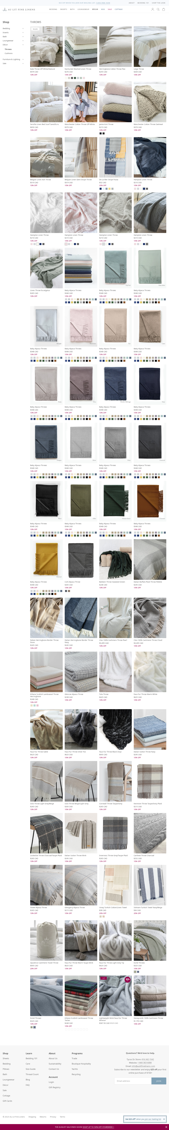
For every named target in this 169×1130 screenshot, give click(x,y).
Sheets (6, 1058)
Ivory (66, 78)
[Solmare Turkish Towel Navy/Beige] (150, 885)
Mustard (72, 302)
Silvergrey (112, 189)
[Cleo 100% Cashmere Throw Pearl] (115, 618)
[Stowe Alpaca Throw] (46, 885)
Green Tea (100, 916)
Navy (100, 133)
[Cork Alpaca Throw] (81, 559)
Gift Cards (7, 1101)
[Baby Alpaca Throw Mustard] (46, 559)
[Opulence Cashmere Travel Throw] (46, 940)
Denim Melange (66, 302)
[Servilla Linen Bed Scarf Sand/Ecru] (46, 102)
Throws (8, 49)
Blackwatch (84, 1029)
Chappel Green (34, 705)
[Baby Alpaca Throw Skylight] (46, 326)
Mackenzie (66, 1029)
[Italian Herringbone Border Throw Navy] (81, 618)
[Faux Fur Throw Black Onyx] (115, 729)
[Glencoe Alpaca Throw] (81, 672)
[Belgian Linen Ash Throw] (46, 157)
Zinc (87, 299)
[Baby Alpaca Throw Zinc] (81, 384)
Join (158, 1081)
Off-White (141, 189)
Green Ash (135, 972)
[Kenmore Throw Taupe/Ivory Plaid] (150, 781)
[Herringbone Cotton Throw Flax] (115, 46)
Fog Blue (138, 972)
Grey (81, 302)
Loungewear (8, 40)
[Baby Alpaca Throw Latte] (150, 326)
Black (87, 302)
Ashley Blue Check (81, 1029)
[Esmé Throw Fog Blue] (46, 996)
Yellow (109, 189)
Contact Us (54, 1069)
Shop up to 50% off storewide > (98, 1127)
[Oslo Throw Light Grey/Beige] (46, 781)
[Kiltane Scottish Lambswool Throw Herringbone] (46, 672)
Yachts (75, 1069)
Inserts (6, 32)
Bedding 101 (31, 1058)
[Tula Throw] (115, 672)
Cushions (8, 53)
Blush (84, 78)
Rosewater (72, 299)
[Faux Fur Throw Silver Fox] (81, 729)
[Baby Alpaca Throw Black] (46, 501)
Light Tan (69, 78)
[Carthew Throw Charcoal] (150, 833)
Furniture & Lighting (11, 59)
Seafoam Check (75, 1029)
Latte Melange (69, 591)
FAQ (28, 1085)
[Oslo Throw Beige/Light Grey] (81, 781)
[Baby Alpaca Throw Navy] (150, 384)
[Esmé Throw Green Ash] (150, 940)
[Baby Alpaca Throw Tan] (115, 326)
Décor (5, 44)
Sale (4, 63)
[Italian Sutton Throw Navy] (150, 729)
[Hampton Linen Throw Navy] (150, 157)
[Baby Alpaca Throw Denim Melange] (115, 384)
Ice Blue (103, 189)
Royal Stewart (87, 1029)
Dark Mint (90, 299)
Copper (103, 916)
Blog (28, 1079)
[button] (158, 9)
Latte (81, 299)
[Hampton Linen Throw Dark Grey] (150, 212)
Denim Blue (106, 189)
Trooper (96, 299)
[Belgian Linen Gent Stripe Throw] (81, 157)
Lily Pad (93, 299)
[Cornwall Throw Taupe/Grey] (115, 781)
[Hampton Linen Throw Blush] (81, 212)
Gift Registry (54, 1087)
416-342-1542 (148, 1059)
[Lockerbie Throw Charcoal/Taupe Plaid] (46, 833)
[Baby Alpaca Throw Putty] (46, 384)
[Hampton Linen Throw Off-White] (46, 212)
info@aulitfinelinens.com (143, 1066)
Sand (31, 705)
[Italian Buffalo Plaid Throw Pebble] (150, 559)
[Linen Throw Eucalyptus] (46, 268)
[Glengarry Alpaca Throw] (81, 885)
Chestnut (90, 302)
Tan (78, 299)
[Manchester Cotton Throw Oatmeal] (150, 102)
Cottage (6, 1095)
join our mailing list (152, 1119)
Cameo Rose (37, 705)
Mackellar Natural (69, 1029)
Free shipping (76, 3)
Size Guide (31, 1069)
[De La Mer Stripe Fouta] (115, 157)
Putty (84, 299)
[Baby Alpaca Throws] (81, 268)
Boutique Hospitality (81, 1063)
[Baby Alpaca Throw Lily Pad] (115, 268)
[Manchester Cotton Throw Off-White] (81, 102)
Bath (5, 36)
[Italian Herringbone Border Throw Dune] (46, 618)
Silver (138, 189)
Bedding (6, 28)
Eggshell (75, 299)
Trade (74, 1058)
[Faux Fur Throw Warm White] (150, 672)
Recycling (76, 1074)
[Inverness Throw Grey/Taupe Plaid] (115, 833)
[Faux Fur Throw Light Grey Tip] (115, 940)
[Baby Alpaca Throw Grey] (115, 443)
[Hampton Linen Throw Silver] (115, 212)
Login (51, 1082)
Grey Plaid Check (72, 1029)
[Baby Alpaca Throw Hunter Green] (115, 501)
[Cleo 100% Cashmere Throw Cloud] (150, 618)
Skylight (78, 78)
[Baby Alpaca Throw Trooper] (46, 443)
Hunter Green (78, 302)
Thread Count (32, 1074)
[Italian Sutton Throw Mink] (81, 833)
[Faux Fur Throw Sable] (46, 729)
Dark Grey (72, 78)
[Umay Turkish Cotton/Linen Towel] (115, 885)
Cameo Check (78, 1029)
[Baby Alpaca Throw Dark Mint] (150, 268)
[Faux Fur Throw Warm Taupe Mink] (81, 940)
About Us (53, 1058)
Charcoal (103, 133)
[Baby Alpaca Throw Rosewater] (81, 326)
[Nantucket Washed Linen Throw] (81, 46)
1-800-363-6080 (145, 1062)
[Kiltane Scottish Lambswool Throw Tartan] (81, 996)
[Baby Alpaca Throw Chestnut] (150, 501)
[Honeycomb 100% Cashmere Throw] (150, 996)
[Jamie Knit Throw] (115, 102)
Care (28, 1063)
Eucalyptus (75, 78)
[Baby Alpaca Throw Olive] (81, 501)
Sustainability (55, 1063)
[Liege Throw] (150, 46)
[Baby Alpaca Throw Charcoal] (150, 443)
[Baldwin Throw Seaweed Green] (115, 559)
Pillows (6, 1069)
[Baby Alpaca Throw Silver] (81, 443)
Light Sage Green (81, 78)
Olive (75, 302)
